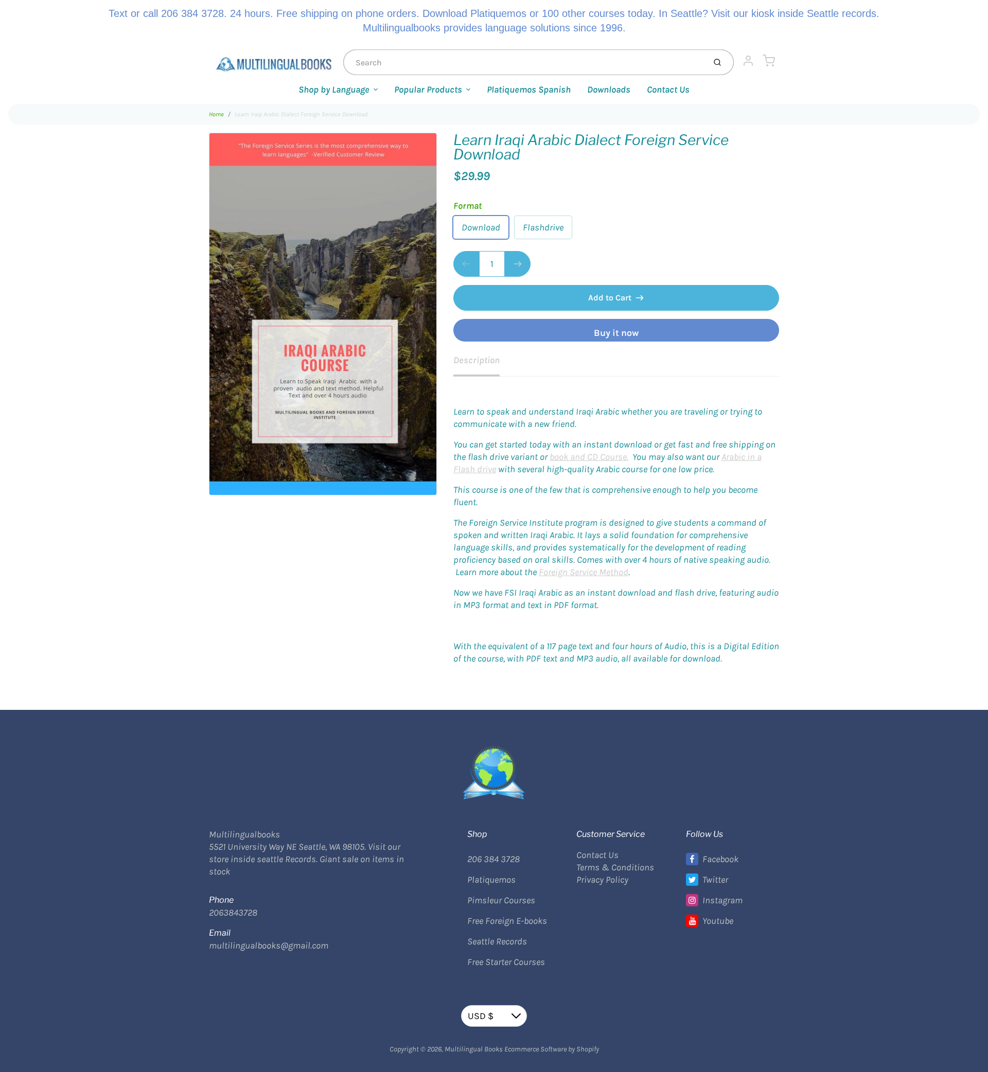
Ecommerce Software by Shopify (551, 1049)
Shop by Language (333, 89)
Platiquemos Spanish (529, 89)
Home (216, 114)
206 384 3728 (493, 859)
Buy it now (616, 332)
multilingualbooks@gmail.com (268, 945)
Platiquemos (491, 879)
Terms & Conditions (615, 867)
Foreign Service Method (583, 572)
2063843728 (233, 912)
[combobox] (523, 62)
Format (467, 205)
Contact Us (668, 89)
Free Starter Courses (506, 962)
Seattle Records (497, 941)
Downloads (608, 89)
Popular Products (428, 89)
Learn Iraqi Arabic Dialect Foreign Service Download (301, 114)
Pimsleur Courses (501, 900)
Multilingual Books (474, 1049)
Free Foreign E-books (507, 920)
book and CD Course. (589, 456)
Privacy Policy (602, 879)
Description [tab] (476, 360)
